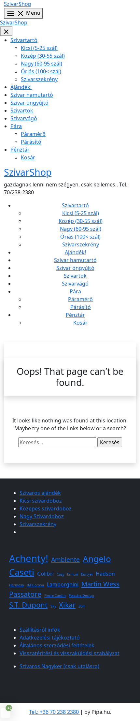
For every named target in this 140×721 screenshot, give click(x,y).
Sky (53, 606)
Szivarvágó (23, 118)
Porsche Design (81, 595)
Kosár (28, 157)
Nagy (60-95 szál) (41, 63)
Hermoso (16, 585)
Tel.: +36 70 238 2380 (54, 711)
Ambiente (65, 559)
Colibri (45, 573)
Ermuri (72, 574)
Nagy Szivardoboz (42, 516)
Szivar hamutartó (31, 94)
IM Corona (35, 585)
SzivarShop (17, 3)
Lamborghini (62, 584)
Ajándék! (21, 87)
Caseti (21, 572)
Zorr (81, 606)
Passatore (25, 594)
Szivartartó (23, 40)
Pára (16, 126)
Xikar (67, 605)
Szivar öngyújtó (29, 102)
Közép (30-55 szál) (43, 55)
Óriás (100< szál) (41, 71)
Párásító (31, 141)
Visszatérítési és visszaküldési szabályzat (69, 653)
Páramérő (33, 134)
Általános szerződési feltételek (57, 645)
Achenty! (28, 558)
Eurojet (87, 574)
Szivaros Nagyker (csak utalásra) (59, 666)
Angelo (97, 559)
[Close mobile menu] (6, 31)
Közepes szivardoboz (46, 508)
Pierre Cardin (55, 595)
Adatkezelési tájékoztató (50, 637)
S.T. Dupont (28, 605)
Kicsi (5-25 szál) (39, 48)
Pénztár (20, 149)
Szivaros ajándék (40, 492)
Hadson (105, 573)
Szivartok (21, 110)
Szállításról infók (40, 629)
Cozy (60, 574)
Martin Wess (100, 583)
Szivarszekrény (39, 79)
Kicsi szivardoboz (41, 500)
